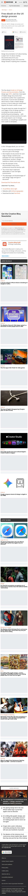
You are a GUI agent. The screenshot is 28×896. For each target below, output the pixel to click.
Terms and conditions (7, 864)
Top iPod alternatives (14, 5)
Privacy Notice (20, 229)
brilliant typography (17, 191)
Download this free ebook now (10, 182)
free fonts (17, 193)
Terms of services (18, 228)
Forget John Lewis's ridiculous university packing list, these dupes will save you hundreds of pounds (14, 828)
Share (5, 32)
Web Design (4, 9)
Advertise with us (6, 874)
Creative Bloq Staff (11, 19)
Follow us (16, 32)
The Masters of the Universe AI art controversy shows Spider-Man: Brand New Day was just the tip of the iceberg (15, 836)
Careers (3, 880)
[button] (26, 2)
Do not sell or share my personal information (12, 883)
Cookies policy (5, 870)
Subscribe (20, 2)
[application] (14, 133)
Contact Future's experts (7, 861)
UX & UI (10, 9)
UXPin (10, 94)
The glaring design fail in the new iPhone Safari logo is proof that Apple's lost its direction (13, 809)
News (3, 20)
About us (4, 858)
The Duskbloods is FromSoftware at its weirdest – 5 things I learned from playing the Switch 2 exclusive (15, 801)
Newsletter (24, 32)
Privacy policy (5, 867)
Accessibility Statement (7, 877)
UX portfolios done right (10, 189)
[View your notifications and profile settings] (15, 2)
